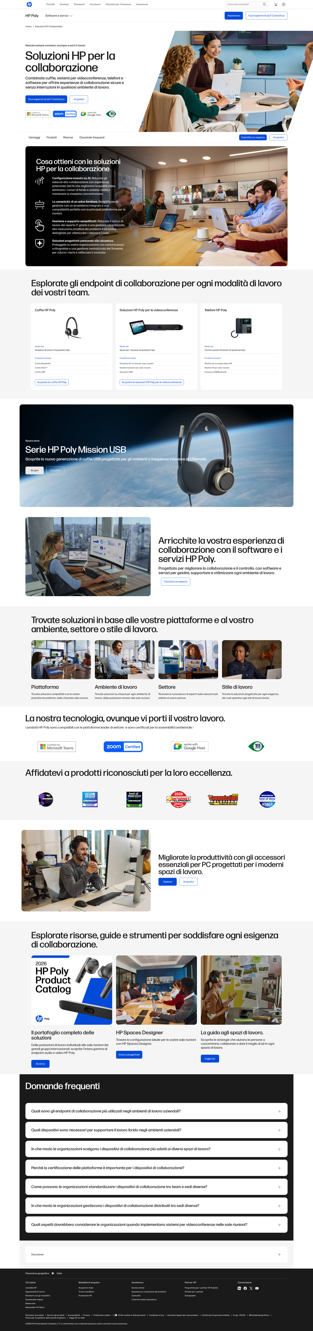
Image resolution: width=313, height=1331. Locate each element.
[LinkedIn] (239, 1288)
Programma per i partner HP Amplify (201, 1288)
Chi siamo (30, 1282)
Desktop (64, 4)
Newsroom (30, 1303)
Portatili (50, 4)
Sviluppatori (190, 1295)
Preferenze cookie (101, 1315)
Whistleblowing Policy (259, 1315)
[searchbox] (244, 4)
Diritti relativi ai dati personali (131, 1315)
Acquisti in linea (86, 1288)
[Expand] (279, 1111)
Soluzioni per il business (118, 4)
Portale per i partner (194, 1292)
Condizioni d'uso (156, 1315)
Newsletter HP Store (34, 1307)
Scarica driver (138, 1288)
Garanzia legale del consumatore (182, 1315)
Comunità (136, 1295)
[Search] (265, 4)
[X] (251, 1288)
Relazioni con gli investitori (37, 1295)
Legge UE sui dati (77, 1318)
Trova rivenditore (86, 1292)
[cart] (276, 4)
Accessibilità (74, 1315)
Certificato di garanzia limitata (216, 1315)
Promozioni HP (85, 1295)
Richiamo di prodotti (34, 1315)
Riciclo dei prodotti (55, 1315)
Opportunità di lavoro (35, 1292)
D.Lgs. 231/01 (239, 1315)
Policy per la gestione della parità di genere (45, 1318)
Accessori (95, 4)
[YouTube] (257, 1288)
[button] (59, 16)
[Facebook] (245, 1288)
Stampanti (79, 4)
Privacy (86, 1315)
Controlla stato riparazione (144, 1299)
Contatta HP (31, 1288)
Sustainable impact (34, 1299)
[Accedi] (284, 4)
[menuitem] (50, 4)
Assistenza (142, 4)
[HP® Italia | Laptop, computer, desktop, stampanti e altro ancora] (29, 4)
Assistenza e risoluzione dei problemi (149, 1292)
